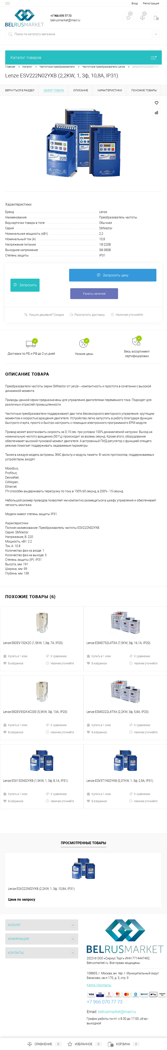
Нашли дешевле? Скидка (46, 314)
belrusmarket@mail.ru (117, 1011)
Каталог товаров (25, 57)
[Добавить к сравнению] (156, 112)
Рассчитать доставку (90, 314)
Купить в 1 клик (17, 656)
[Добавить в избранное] (156, 103)
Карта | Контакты (99, 985)
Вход (135, 3)
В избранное (15, 663)
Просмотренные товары (83, 842)
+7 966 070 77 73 (60, 16)
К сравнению (59, 656)
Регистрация (151, 3)
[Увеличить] (83, 143)
